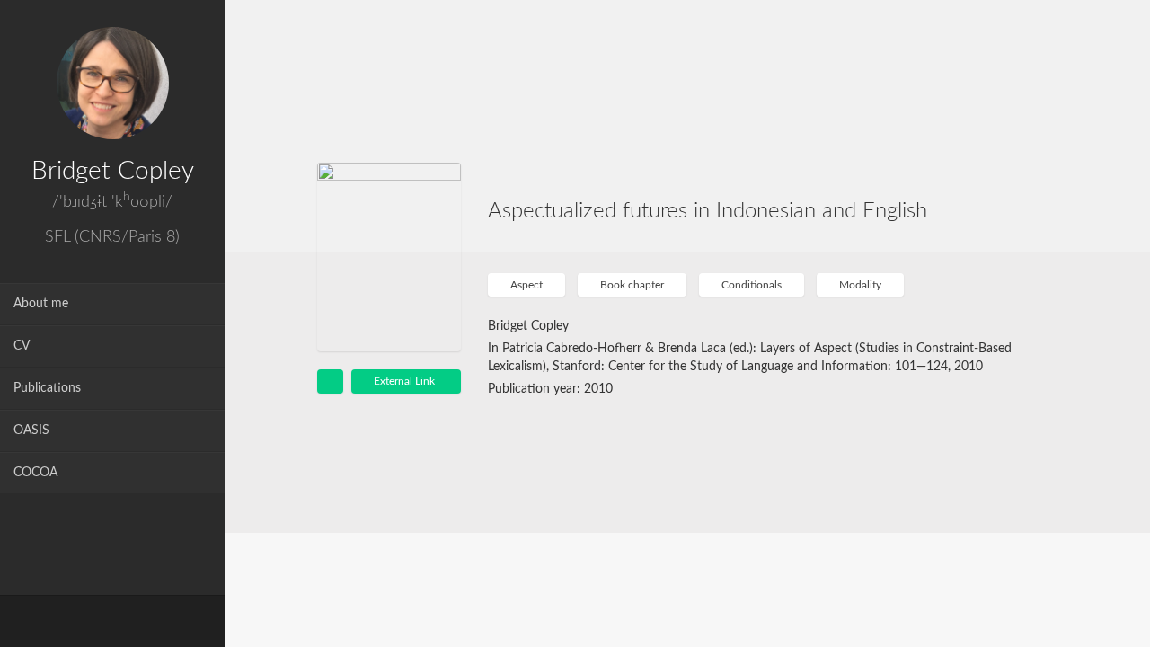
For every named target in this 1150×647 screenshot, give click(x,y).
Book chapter (632, 284)
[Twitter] (89, 621)
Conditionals (751, 284)
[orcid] (112, 621)
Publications (47, 388)
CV (21, 346)
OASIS (31, 430)
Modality (860, 284)
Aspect (526, 284)
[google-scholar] (135, 621)
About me (40, 303)
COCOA (35, 472)
